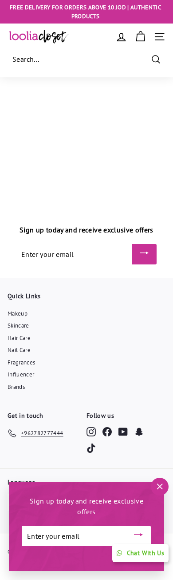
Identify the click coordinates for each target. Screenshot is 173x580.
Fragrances (21, 362)
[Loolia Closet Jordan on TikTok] (91, 447)
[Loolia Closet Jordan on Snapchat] (139, 431)
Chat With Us (145, 553)
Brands (16, 387)
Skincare (18, 325)
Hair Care (19, 338)
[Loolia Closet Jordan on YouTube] (123, 431)
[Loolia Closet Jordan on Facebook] (107, 431)
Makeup (18, 313)
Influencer (21, 374)
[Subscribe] (144, 254)
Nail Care (19, 350)
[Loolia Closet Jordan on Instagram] (91, 431)
